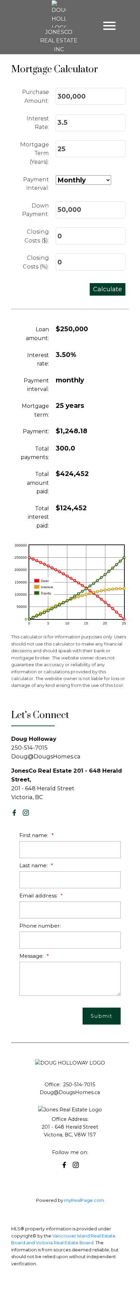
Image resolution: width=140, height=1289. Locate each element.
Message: (32, 956)
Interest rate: (38, 359)
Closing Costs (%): (36, 262)
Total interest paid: (38, 517)
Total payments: (35, 453)
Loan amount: (37, 333)
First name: (34, 835)
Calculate (107, 289)
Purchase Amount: (35, 96)
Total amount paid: (38, 483)
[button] (14, 813)
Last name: (34, 865)
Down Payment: (35, 210)
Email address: (39, 895)
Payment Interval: (36, 184)
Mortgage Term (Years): (34, 153)
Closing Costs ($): (36, 236)
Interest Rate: (38, 123)
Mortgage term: (35, 410)
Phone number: (40, 926)
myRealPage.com (84, 1200)
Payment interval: (36, 385)
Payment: (36, 431)
